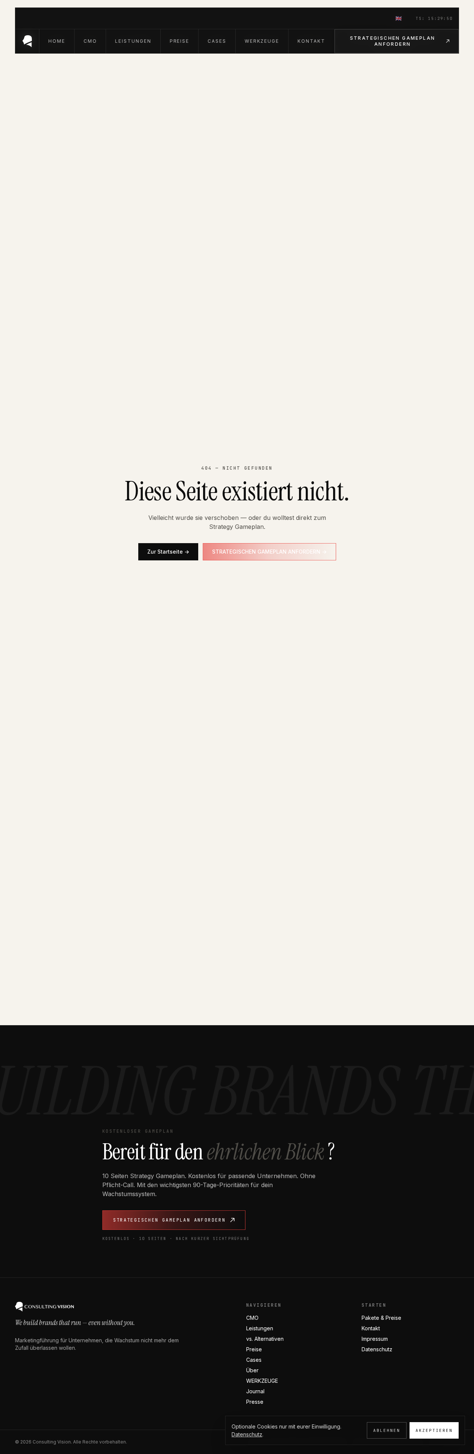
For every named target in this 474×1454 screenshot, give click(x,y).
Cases (254, 1360)
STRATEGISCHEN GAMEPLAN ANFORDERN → (269, 551)
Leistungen (259, 1328)
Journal (255, 1391)
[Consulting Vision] (27, 41)
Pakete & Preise (381, 1318)
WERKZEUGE (262, 1381)
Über (252, 1370)
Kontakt (371, 1328)
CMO (252, 1318)
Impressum (375, 1339)
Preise (254, 1349)
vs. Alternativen (265, 1339)
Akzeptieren (434, 1430)
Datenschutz (377, 1349)
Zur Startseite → (168, 551)
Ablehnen (386, 1430)
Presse (254, 1402)
